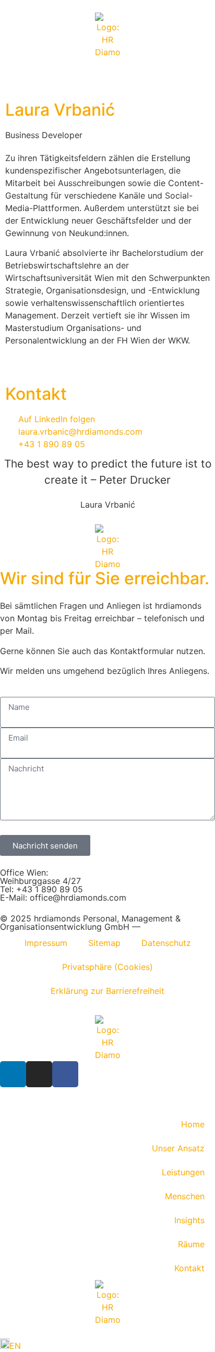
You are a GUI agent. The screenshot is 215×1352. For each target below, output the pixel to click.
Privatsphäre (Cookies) (107, 967)
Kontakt (189, 1268)
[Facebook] (65, 1074)
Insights (189, 1220)
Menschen (185, 1196)
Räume (191, 1244)
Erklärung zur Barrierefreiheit (107, 991)
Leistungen (183, 1172)
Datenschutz (166, 943)
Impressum (46, 943)
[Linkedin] (13, 1074)
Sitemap (104, 943)
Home (193, 1124)
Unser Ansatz (178, 1148)
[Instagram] (39, 1074)
